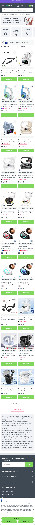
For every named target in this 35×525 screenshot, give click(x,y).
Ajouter (9, 79)
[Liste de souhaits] (26, 6)
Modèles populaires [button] (9, 476)
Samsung (27, 14)
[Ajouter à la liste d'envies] (15, 52)
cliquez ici (3, 513)
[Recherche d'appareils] (32, 42)
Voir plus (17, 410)
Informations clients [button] (10, 471)
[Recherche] (4, 10)
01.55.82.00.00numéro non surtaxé (15, 495)
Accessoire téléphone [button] (10, 482)
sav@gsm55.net (9, 491)
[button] (9, 108)
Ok (29, 464)
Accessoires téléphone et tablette (12, 14)
